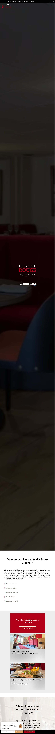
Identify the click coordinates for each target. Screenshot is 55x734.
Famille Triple (10, 597)
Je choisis (11, 731)
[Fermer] (53, 1)
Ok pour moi (19, 731)
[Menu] (52, 5)
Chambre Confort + (12, 592)
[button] (29, 731)
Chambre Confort (11, 588)
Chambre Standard (11, 583)
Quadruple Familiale (12, 601)
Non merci (4, 731)
